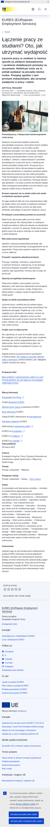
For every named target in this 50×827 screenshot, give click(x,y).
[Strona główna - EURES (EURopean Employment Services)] (16, 9)
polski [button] (33, 9)
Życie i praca (35, 479)
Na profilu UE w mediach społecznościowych (21, 746)
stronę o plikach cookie (26, 804)
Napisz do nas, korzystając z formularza (19, 730)
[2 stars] (6, 589)
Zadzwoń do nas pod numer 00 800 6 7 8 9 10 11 (23, 723)
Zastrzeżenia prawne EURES (14, 693)
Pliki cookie (7, 769)
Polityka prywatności (11, 761)
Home (7, 32)
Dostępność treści (9, 624)
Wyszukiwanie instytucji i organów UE (18, 781)
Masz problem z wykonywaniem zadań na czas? (22, 377)
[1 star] (5, 589)
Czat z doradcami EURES (13, 640)
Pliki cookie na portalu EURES (15, 686)
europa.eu (22, 711)
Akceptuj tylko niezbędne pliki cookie (26, 821)
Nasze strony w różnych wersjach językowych (21, 758)
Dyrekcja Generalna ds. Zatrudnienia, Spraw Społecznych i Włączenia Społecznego (24, 459)
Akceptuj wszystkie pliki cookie (23, 814)
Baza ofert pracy (9, 412)
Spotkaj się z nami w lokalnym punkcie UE (20, 734)
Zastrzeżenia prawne (11, 765)
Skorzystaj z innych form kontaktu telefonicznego (23, 727)
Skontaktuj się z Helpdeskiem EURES (18, 636)
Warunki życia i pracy (11, 407)
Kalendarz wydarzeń (11, 422)
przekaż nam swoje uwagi (18, 596)
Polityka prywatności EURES (14, 689)
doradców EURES (16, 402)
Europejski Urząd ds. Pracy (13, 456)
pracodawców (35, 417)
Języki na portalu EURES (13, 682)
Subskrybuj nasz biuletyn (13, 670)
